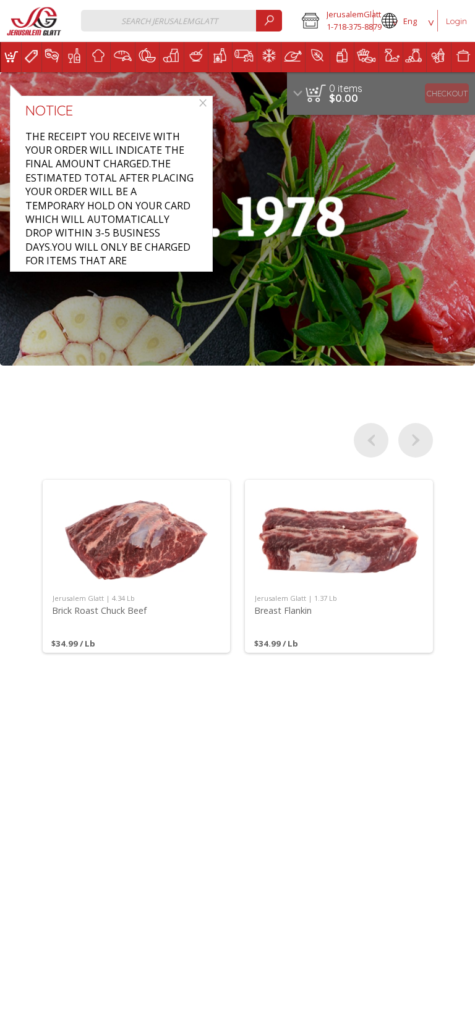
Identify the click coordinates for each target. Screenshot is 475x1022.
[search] (269, 20)
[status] (345, 88)
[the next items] (415, 440)
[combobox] (182, 20)
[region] (381, 93)
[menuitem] (11, 57)
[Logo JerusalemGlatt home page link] (35, 21)
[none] (137, 566)
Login (456, 21)
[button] (333, 21)
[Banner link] (237, 219)
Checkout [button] (447, 93)
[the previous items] (371, 440)
